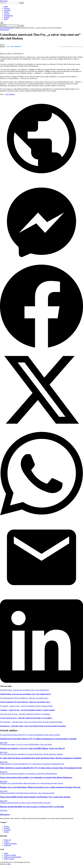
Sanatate (6, 17)
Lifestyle (7, 14)
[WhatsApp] (41, 515)
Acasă (2, 28)
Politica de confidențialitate (12, 857)
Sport (5, 19)
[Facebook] (41, 347)
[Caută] (2, 23)
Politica (6, 12)
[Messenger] (41, 263)
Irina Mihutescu (16, 46)
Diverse (6, 826)
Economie (7, 10)
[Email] (41, 598)
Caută (21, 3)
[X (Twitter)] (41, 431)
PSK (9, 864)
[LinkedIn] (41, 682)
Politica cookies (9, 859)
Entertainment (8, 15)
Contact (6, 842)
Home (6, 6)
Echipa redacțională (10, 843)
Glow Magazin (10, 94)
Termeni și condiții (10, 855)
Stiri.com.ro (5, 814)
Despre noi (7, 840)
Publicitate (7, 845)
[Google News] (41, 180)
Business (7, 8)
